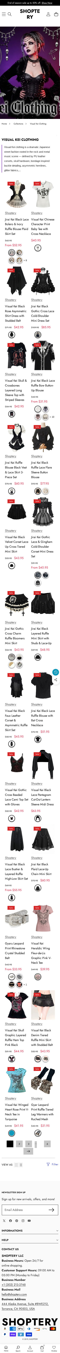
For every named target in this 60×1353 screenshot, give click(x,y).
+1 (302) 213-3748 (14, 1285)
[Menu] (4, 14)
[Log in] (48, 14)
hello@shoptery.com (14, 1294)
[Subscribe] (51, 1210)
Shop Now (47, 3)
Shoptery (10, 213)
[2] (20, 1165)
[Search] (9, 14)
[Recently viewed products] (55, 672)
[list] (16, 1165)
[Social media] (55, 679)
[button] (56, 14)
